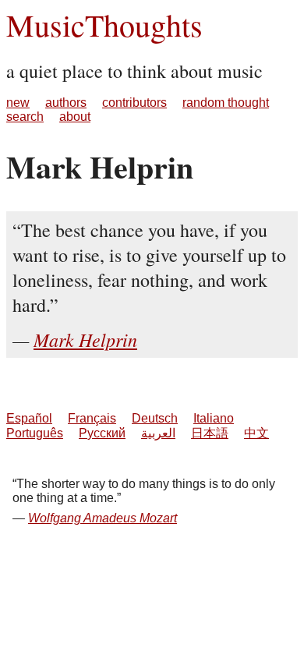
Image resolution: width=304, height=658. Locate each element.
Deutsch (155, 418)
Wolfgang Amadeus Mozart (102, 518)
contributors (134, 102)
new (18, 102)
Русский (102, 433)
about (74, 116)
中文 (256, 433)
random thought (225, 102)
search (25, 116)
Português (34, 433)
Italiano (213, 418)
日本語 (209, 433)
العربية (158, 433)
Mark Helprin (85, 339)
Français (92, 418)
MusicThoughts (104, 24)
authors (66, 102)
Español (29, 418)
